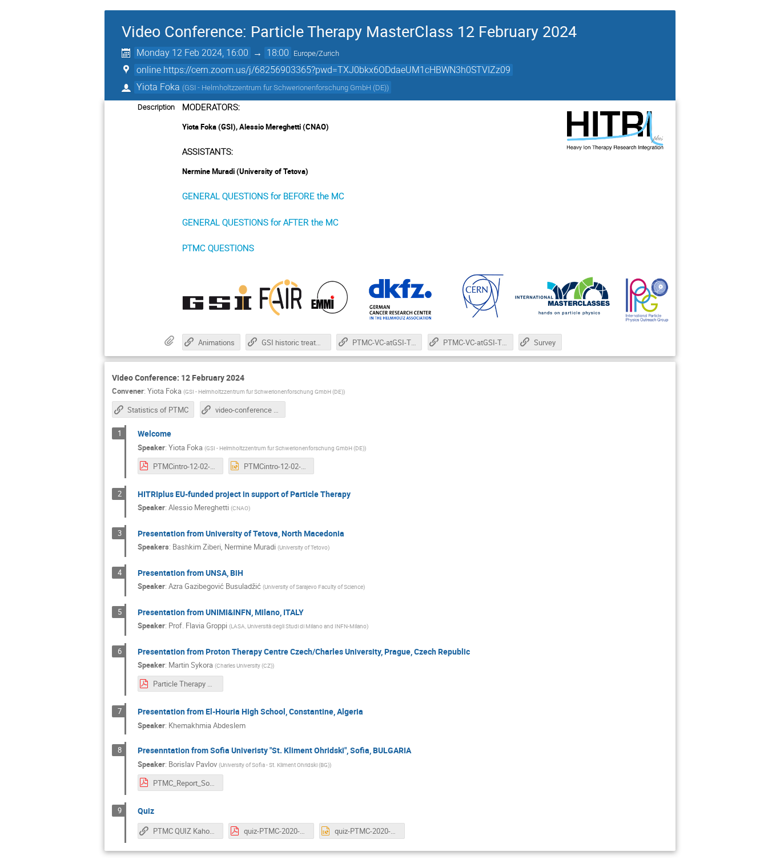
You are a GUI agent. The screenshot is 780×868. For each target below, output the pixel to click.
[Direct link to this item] (252, 378)
